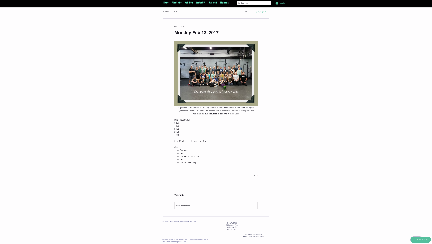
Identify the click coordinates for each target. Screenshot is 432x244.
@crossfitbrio (257, 234)
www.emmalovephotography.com (174, 242)
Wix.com (193, 222)
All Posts (166, 12)
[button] (176, 3)
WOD (175, 12)
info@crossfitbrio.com (256, 236)
